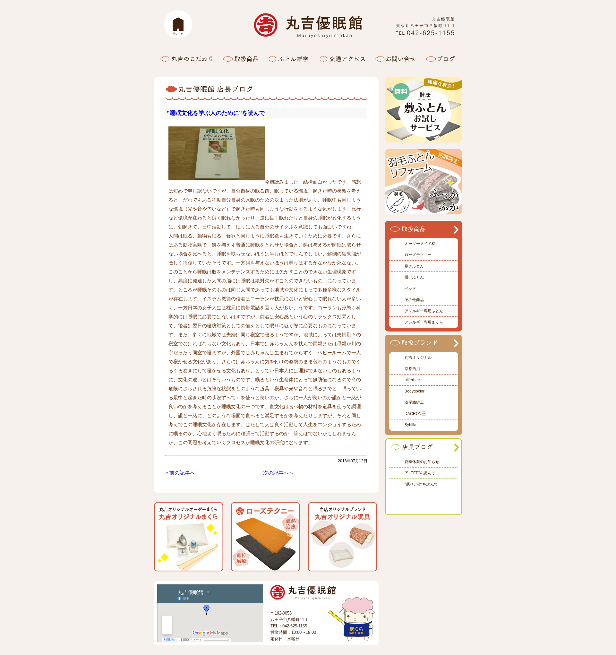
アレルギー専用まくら (424, 322)
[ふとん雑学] (288, 58)
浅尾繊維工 (414, 402)
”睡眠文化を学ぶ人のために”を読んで (216, 113)
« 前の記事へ (180, 473)
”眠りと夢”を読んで (421, 484)
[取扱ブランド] (422, 346)
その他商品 (414, 299)
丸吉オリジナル (418, 357)
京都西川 (412, 368)
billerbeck (413, 380)
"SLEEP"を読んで (420, 473)
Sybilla (410, 425)
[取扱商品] (240, 58)
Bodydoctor (414, 391)
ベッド (410, 288)
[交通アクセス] (342, 58)
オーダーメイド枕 (420, 243)
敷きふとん (414, 266)
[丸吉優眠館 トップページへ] (178, 24)
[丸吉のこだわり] (186, 58)
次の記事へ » (278, 473)
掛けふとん (414, 277)
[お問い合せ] (396, 58)
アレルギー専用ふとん (424, 311)
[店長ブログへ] (422, 450)
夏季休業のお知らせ (422, 462)
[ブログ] (441, 58)
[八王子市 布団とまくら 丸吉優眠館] (308, 35)
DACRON (415, 413)
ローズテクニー (418, 255)
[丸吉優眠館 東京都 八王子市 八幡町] (425, 34)
